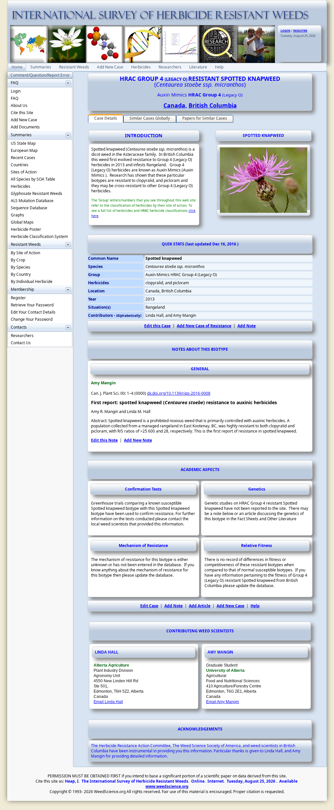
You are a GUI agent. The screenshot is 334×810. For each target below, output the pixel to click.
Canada (174, 105)
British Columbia (213, 105)
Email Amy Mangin (222, 702)
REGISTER (300, 30)
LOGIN (285, 30)
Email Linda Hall (108, 702)
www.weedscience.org (167, 786)
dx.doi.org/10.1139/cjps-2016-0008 (178, 393)
